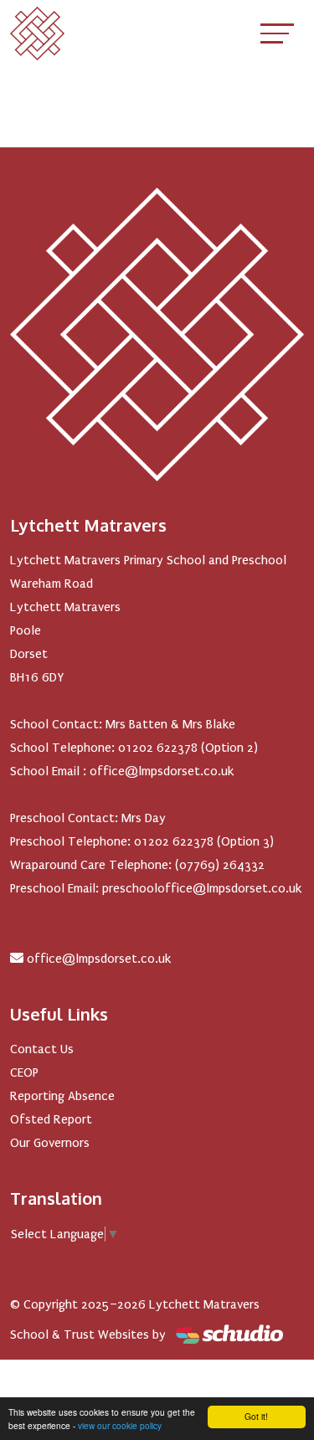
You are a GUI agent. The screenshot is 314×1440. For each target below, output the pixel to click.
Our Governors (50, 1142)
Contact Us (42, 1049)
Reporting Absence (62, 1095)
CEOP (24, 1072)
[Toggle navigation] (277, 33)
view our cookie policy (120, 1425)
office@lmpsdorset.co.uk (99, 958)
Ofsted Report (51, 1119)
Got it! (256, 1416)
